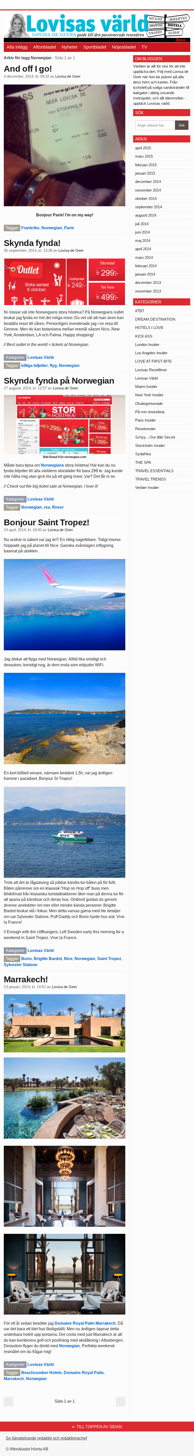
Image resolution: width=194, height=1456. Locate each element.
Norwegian (51, 228)
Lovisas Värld (41, 357)
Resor (58, 507)
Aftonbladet (44, 47)
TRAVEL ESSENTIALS (154, 471)
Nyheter (70, 47)
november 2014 (148, 190)
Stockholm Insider (150, 445)
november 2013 (148, 291)
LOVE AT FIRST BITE (153, 361)
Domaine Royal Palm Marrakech (85, 1323)
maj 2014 (142, 240)
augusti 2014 (145, 215)
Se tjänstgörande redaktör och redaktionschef (46, 1438)
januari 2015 (145, 173)
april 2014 (143, 249)
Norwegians (52, 465)
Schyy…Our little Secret (155, 437)
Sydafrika (143, 454)
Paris (69, 228)
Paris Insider (145, 420)
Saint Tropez (109, 958)
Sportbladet (94, 47)
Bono (26, 958)
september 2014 (148, 207)
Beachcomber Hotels (41, 1372)
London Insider (147, 344)
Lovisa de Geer (68, 76)
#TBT (139, 311)
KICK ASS (143, 336)
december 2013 (148, 282)
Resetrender (145, 429)
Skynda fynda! (32, 243)
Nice (68, 958)
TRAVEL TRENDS (150, 479)
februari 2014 (146, 266)
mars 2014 (144, 257)
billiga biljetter (34, 365)
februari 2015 (146, 165)
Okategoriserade (149, 403)
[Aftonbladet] (23, 5)
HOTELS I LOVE (149, 327)
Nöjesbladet (124, 47)
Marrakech (14, 1379)
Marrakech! (26, 979)
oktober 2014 (146, 198)
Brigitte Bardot (48, 958)
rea (47, 507)
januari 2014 (145, 274)
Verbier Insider (147, 487)
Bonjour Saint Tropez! (46, 522)
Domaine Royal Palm (84, 1372)
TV (144, 47)
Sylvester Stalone (20, 965)
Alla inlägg (17, 47)
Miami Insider (146, 386)
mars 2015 (144, 156)
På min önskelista (149, 412)
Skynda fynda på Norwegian (59, 380)
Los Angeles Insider (151, 353)
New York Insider (149, 395)
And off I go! (28, 68)
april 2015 (143, 148)
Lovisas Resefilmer (151, 370)
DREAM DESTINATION (155, 319)
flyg (53, 365)
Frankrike (30, 228)
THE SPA (143, 462)
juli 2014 (142, 224)
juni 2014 (142, 232)
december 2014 (148, 181)
